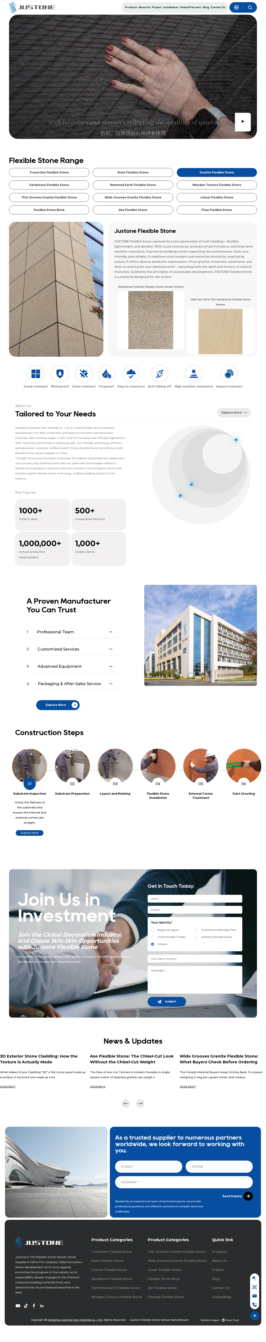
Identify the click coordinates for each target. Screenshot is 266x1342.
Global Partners (191, 7)
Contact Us (217, 7)
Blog (206, 7)
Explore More (30, 832)
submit (170, 1001)
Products (131, 7)
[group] (149, 319)
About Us (144, 7)
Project (157, 7)
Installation (170, 7)
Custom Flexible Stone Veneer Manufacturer (159, 1320)
